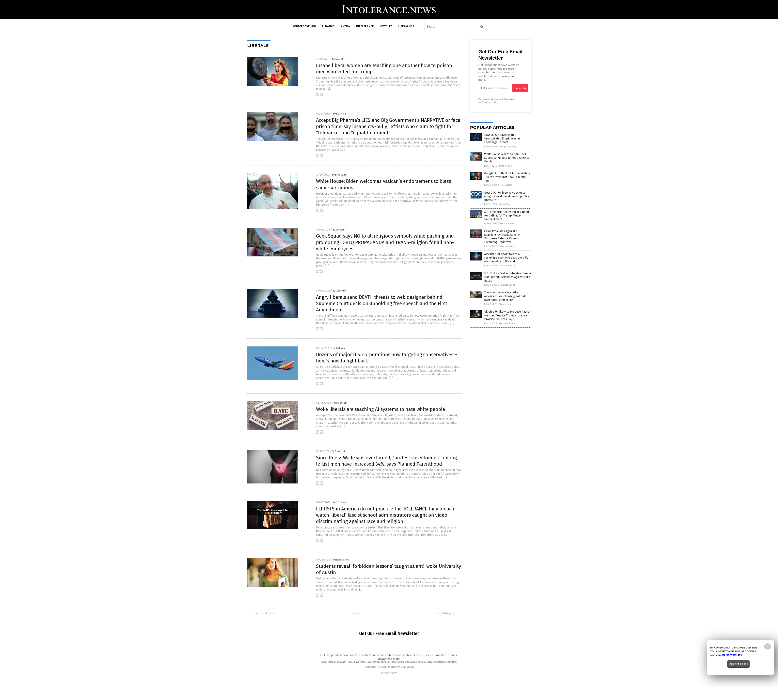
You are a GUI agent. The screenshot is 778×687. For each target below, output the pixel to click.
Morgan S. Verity (507, 146)
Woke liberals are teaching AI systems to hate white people (380, 409)
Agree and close (738, 664)
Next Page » (445, 613)
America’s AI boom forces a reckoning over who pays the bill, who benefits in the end (506, 257)
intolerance (365, 26)
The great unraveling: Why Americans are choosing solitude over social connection (505, 296)
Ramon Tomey (507, 223)
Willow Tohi (504, 204)
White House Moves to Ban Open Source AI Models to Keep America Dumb (506, 157)
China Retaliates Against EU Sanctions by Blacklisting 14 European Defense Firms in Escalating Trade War (502, 236)
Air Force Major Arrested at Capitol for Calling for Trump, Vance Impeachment (506, 215)
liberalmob (406, 26)
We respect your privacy (368, 662)
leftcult (386, 26)
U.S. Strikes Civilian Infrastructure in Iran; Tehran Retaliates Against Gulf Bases (507, 277)
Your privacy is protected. (490, 99)
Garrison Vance (507, 246)
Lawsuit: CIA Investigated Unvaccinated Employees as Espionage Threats (502, 138)
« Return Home (264, 613)
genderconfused (304, 26)
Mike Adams (505, 166)
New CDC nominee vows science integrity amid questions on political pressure (507, 196)
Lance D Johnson (507, 265)
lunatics (328, 26)
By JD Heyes (339, 348)
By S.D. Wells (339, 114)
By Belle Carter (339, 175)
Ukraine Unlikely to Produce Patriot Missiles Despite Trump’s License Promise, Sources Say (507, 315)
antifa (345, 26)
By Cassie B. (337, 59)
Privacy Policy (389, 672)
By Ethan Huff (339, 290)
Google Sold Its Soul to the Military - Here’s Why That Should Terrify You (507, 177)
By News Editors (340, 559)
